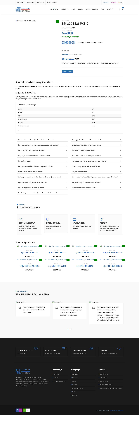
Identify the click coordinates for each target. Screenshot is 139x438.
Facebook (105, 2)
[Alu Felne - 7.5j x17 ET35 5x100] (57, 260)
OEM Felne (64, 9)
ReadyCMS (120, 410)
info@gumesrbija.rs (52, 2)
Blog (102, 9)
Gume (73, 9)
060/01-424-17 (30, 2)
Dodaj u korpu (67, 71)
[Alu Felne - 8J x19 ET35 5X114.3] (84, 246)
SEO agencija (113, 410)
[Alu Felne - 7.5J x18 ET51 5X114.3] (29, 260)
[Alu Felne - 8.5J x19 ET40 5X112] (112, 246)
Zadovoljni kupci (91, 9)
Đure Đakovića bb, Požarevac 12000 (111, 388)
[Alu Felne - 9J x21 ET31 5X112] (57, 246)
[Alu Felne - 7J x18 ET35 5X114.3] (112, 260)
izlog (120, 2)
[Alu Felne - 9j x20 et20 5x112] (29, 246)
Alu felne (53, 9)
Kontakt (110, 9)
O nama (80, 9)
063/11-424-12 (104, 381)
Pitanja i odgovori (60, 381)
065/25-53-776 (40, 2)
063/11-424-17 (20, 2)
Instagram (113, 2)
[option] (37, 21)
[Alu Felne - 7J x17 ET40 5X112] (84, 260)
